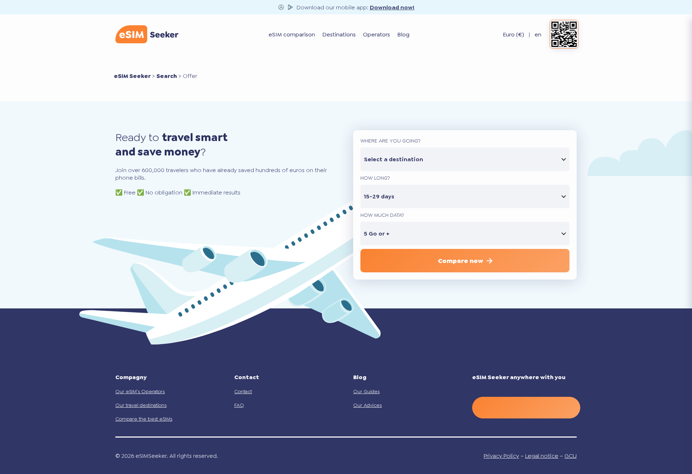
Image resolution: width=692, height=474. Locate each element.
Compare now (460, 260)
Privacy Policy (501, 456)
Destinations (339, 34)
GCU (570, 456)
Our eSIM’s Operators (140, 391)
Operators (376, 34)
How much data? (382, 215)
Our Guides (366, 391)
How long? (375, 178)
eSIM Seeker (132, 76)
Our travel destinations (141, 405)
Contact (243, 391)
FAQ (239, 405)
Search (166, 76)
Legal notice (541, 456)
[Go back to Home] (146, 34)
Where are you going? (390, 140)
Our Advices (367, 405)
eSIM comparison (292, 34)
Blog (403, 34)
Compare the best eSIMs (143, 419)
